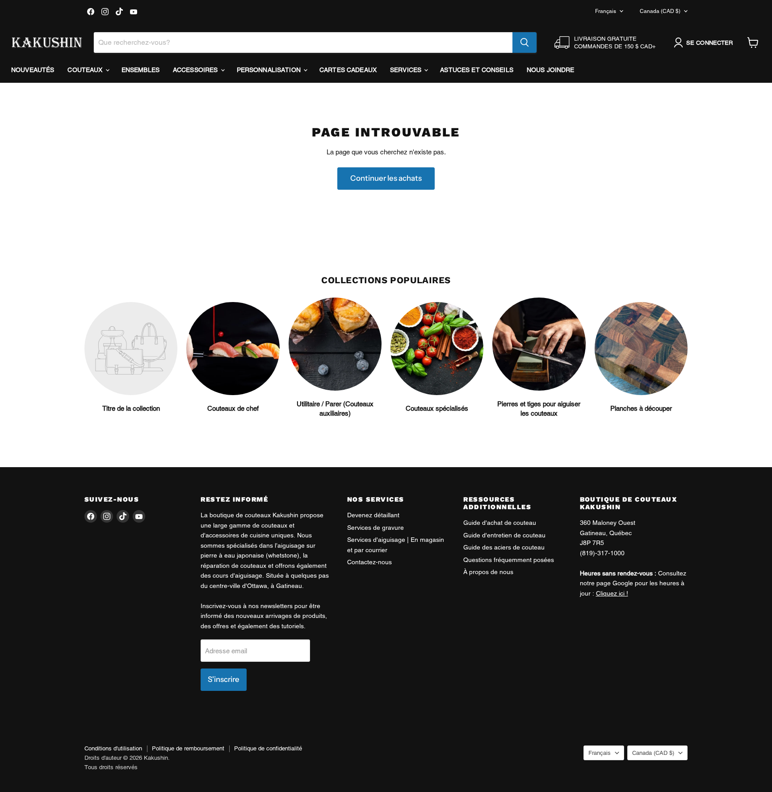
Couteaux (85, 69)
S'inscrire (223, 679)
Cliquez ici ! (612, 593)
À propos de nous (488, 571)
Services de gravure (375, 527)
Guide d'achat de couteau (499, 522)
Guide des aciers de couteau (504, 547)
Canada (660, 11)
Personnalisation (269, 69)
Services (406, 69)
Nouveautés (32, 69)
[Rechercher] (524, 42)
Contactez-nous (369, 562)
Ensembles (140, 69)
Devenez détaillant (373, 515)
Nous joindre (551, 69)
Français (605, 11)
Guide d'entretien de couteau (504, 535)
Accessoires (196, 69)
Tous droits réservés (111, 767)
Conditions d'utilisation (113, 748)
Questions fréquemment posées (508, 559)
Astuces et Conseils (476, 69)
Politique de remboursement (188, 748)
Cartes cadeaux (348, 69)
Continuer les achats (386, 178)
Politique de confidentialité (268, 748)
